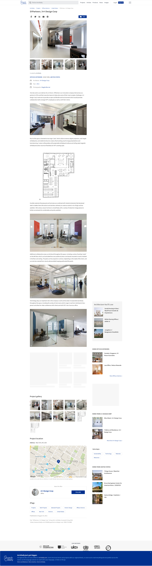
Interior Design (68, 508)
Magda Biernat (46, 87)
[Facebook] (31, 16)
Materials (118, 454)
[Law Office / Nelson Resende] (97, 369)
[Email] (43, 16)
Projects (82, 3)
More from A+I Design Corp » (114, 440)
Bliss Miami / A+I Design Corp (113, 418)
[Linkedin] (39, 16)
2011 (38, 84)
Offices (33, 512)
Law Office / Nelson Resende (112, 365)
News (101, 3)
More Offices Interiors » (116, 376)
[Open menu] (130, 2)
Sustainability (97, 454)
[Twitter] (35, 16)
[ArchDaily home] (23, 2)
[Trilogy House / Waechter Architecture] (97, 475)
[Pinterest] (47, 16)
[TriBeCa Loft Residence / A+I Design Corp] (97, 434)
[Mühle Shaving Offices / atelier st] (98, 322)
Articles (89, 3)
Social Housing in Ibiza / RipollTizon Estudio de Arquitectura (112, 311)
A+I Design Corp (44, 80)
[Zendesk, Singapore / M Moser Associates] (97, 357)
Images (106, 3)
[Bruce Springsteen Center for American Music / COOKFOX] (97, 487)
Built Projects (43, 508)
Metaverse (96, 458)
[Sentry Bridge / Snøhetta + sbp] (97, 499)
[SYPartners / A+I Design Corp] (35, 405)
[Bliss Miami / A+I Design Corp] (97, 422)
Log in (115, 3)
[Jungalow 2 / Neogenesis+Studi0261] (98, 333)
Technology (108, 454)
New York (41, 512)
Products (95, 3)
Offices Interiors (36, 77)
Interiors (50, 512)
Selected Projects (55, 508)
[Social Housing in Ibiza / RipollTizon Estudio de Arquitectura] (98, 311)
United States (55, 77)
